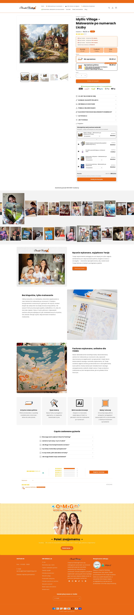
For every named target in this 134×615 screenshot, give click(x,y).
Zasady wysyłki (46, 570)
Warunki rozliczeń (47, 584)
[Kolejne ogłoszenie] (117, 1)
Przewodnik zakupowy (48, 578)
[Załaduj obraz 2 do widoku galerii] (34, 77)
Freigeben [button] (80, 123)
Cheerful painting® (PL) (69, 611)
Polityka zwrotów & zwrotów (50, 581)
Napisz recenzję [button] (98, 472)
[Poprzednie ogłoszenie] (17, 1)
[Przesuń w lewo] (18, 77)
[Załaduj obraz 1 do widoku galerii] (24, 77)
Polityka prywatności (48, 573)
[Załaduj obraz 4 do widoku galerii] (54, 77)
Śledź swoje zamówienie (49, 587)
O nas (44, 562)
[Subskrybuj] (79, 598)
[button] (54, 6)
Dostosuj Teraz (79, 268)
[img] (25, 485)
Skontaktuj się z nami (48, 565)
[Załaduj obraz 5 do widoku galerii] (63, 77)
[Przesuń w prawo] (70, 77)
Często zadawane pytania (49, 567)
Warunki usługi (46, 576)
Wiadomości (45, 589)
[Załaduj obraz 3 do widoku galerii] (44, 77)
